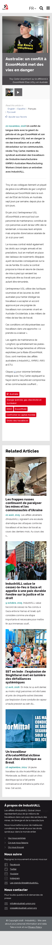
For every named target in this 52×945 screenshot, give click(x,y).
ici (15, 371)
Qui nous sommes (17, 838)
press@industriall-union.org (23, 908)
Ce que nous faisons (18, 842)
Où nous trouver (16, 847)
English (11, 109)
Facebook (15, 864)
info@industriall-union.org (22, 903)
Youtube (14, 873)
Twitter (13, 869)
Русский (11, 112)
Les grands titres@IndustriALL (24, 883)
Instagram (15, 878)
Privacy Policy (35, 927)
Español (21, 109)
